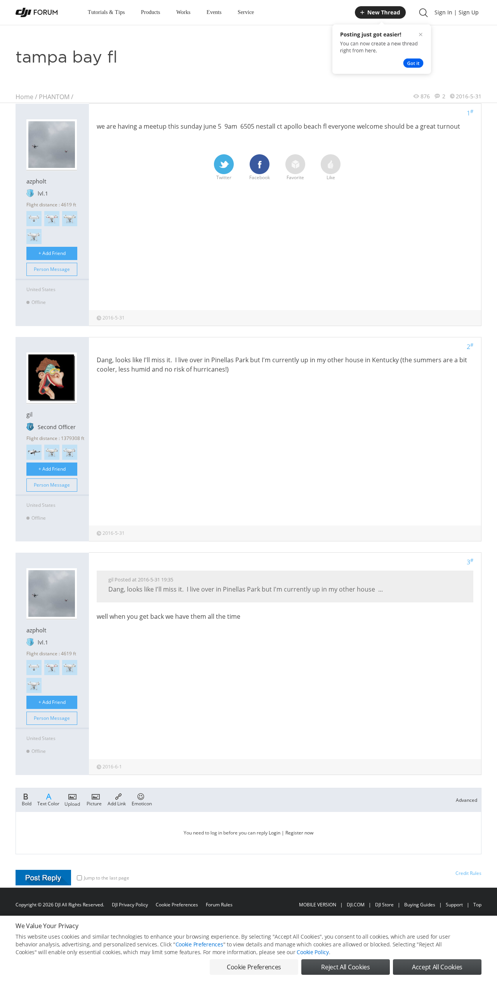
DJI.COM (356, 904)
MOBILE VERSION (317, 904)
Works (183, 12)
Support (454, 904)
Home (24, 97)
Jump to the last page (106, 878)
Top (477, 904)
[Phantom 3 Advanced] (34, 236)
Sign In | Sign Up (456, 12)
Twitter (223, 177)
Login (274, 832)
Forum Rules (219, 904)
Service (246, 12)
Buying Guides (419, 904)
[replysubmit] (43, 877)
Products (150, 12)
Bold (26, 803)
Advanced (466, 800)
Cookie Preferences (177, 904)
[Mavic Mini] (34, 452)
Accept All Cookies (437, 967)
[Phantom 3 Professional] (69, 218)
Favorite (295, 177)
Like (331, 177)
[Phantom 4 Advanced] (34, 218)
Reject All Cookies (345, 967)
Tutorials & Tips (106, 12)
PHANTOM (54, 97)
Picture (94, 803)
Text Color (48, 803)
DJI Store (384, 904)
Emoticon (142, 803)
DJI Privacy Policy (130, 904)
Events (214, 12)
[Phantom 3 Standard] (51, 218)
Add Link (117, 803)
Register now (299, 832)
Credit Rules (468, 873)
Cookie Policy (312, 952)
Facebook (259, 177)
